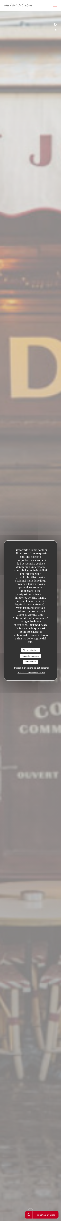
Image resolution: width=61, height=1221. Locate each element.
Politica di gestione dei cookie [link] (31, 672)
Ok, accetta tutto (30, 650)
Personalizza (30, 662)
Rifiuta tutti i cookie (30, 656)
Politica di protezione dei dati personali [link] (31, 668)
